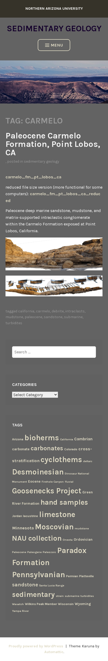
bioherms (41, 437)
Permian (72, 576)
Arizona (17, 439)
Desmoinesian (38, 471)
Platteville (86, 576)
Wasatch (18, 604)
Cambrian (83, 439)
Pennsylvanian (38, 574)
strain (60, 596)
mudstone (14, 317)
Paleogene (34, 552)
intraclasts (75, 311)
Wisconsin (66, 604)
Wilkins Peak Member (41, 604)
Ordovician (83, 539)
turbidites (14, 323)
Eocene (34, 481)
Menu (57, 45)
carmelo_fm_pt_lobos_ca (33, 176)
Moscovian (54, 526)
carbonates (47, 448)
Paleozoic (49, 552)
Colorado (70, 449)
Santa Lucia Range (51, 585)
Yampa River (20, 611)
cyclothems (61, 459)
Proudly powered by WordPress (36, 646)
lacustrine (30, 516)
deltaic (87, 461)
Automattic (53, 652)
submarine (73, 317)
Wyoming (83, 604)
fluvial (69, 481)
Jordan (17, 516)
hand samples (64, 502)
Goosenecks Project (46, 490)
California (26, 311)
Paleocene (33, 317)
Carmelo (43, 311)
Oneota (68, 539)
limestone (57, 514)
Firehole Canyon (53, 481)
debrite (58, 311)
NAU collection (37, 538)
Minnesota (23, 527)
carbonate (21, 449)
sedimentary (33, 594)
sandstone (53, 317)
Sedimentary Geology (54, 28)
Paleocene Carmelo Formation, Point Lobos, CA (53, 144)
